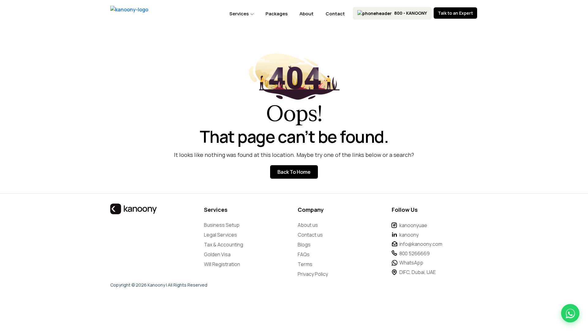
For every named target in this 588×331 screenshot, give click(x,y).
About (307, 13)
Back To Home (294, 172)
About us (308, 225)
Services (239, 13)
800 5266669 (414, 253)
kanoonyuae (413, 225)
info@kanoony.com (420, 244)
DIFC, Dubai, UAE (417, 272)
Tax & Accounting (223, 244)
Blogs (304, 244)
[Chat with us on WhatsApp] (570, 313)
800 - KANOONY (410, 13)
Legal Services (220, 234)
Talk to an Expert (455, 13)
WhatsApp (411, 262)
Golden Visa (217, 254)
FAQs (304, 254)
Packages (277, 13)
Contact (335, 13)
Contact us (310, 234)
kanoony (409, 234)
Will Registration (222, 264)
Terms (305, 264)
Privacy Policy (313, 274)
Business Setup (221, 225)
